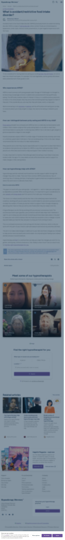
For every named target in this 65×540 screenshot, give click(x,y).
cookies (7, 535)
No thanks (46, 535)
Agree (57, 535)
